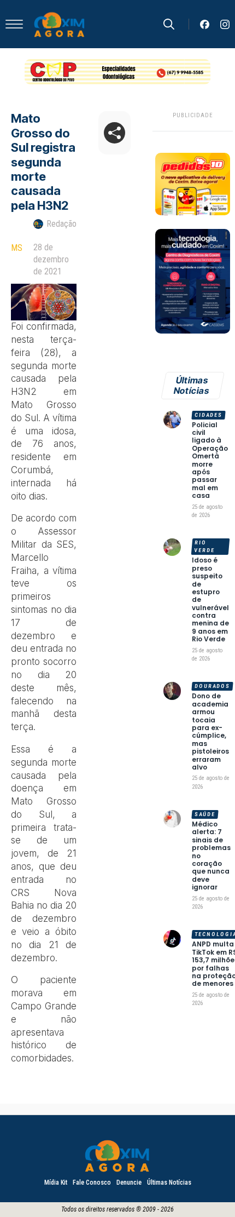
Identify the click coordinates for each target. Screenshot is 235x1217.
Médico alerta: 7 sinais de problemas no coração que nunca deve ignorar (211, 856)
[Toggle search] (169, 24)
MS (16, 248)
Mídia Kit (55, 1182)
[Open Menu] (14, 24)
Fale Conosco (92, 1182)
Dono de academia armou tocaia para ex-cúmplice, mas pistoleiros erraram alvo (210, 731)
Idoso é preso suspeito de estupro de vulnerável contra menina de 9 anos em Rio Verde (210, 599)
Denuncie (129, 1182)
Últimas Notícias (169, 1182)
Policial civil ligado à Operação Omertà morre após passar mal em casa (210, 460)
